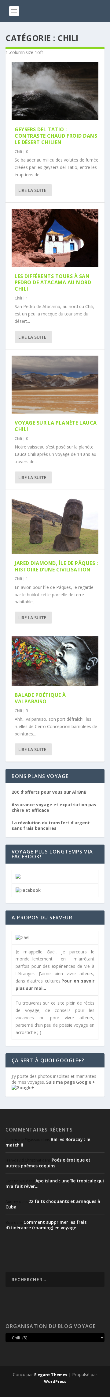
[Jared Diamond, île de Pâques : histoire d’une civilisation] (55, 525)
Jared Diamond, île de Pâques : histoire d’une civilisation (56, 566)
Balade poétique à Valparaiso (40, 698)
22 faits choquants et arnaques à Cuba (53, 1204)
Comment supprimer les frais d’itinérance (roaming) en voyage (46, 1225)
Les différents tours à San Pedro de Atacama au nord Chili (53, 282)
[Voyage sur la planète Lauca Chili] (55, 385)
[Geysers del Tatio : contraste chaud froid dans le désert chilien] (55, 91)
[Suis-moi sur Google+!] (23, 1087)
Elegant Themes (50, 1374)
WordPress (55, 1381)
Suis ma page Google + (70, 1082)
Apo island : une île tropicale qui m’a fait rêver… (55, 1183)
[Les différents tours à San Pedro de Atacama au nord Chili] (55, 238)
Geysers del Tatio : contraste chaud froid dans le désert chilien (56, 136)
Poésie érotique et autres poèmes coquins (48, 1162)
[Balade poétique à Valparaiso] (55, 661)
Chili (18, 151)
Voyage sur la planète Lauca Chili (56, 426)
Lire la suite (32, 190)
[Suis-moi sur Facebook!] (28, 890)
